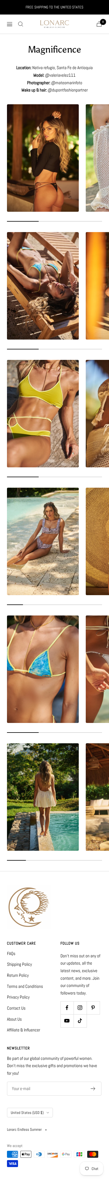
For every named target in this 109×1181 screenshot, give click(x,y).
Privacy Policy (18, 997)
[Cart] (99, 24)
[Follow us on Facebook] (67, 1007)
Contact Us (16, 1008)
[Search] (20, 24)
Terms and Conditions (25, 986)
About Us (14, 1019)
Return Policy (18, 975)
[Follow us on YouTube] (67, 1020)
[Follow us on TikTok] (80, 1020)
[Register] (93, 1089)
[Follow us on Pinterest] (93, 1007)
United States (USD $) (27, 1112)
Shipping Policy (19, 964)
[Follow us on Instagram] (80, 1007)
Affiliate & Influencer (23, 1030)
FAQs (11, 953)
